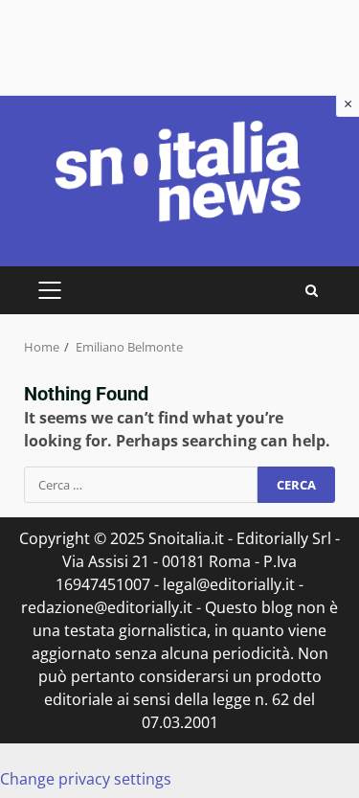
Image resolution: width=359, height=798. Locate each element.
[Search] (311, 290)
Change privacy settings (85, 778)
